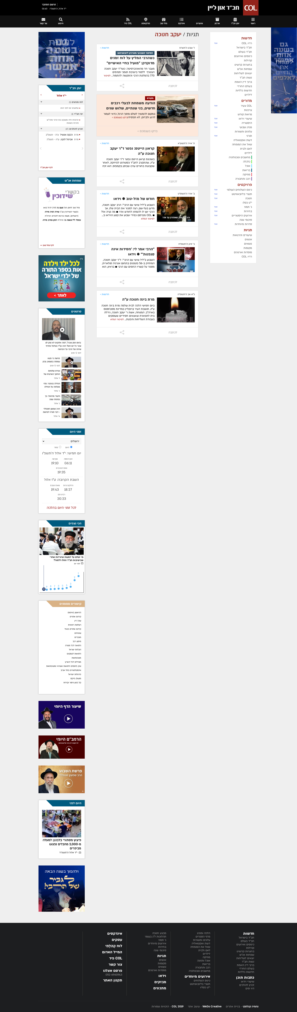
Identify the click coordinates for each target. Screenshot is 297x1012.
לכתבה (172, 86)
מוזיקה (206, 957)
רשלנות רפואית (74, 624)
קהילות (250, 948)
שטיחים (77, 633)
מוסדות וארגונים (157, 970)
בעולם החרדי (246, 968)
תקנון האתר (112, 980)
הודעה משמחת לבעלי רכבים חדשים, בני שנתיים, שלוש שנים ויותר (130, 108)
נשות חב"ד (248, 962)
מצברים (77, 637)
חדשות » (104, 47)
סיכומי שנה (160, 950)
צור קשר (115, 964)
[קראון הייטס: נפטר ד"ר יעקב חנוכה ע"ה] (176, 159)
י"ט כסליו (205, 987)
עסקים (117, 939)
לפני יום (77, 564)
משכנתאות (76, 657)
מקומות (162, 963)
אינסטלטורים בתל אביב (71, 670)
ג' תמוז (162, 940)
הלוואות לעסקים (74, 653)
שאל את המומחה (200, 947)
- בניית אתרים (241, 1006)
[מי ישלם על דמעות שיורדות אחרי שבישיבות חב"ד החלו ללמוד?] (62, 541)
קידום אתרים (75, 616)
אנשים (162, 960)
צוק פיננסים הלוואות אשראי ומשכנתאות (63, 666)
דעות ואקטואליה (201, 943)
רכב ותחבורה (202, 967)
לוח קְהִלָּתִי (113, 945)
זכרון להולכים (246, 985)
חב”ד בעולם (247, 941)
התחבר (45, 4)
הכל (215, 43)
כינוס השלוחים (202, 980)
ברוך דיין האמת (245, 965)
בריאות (206, 964)
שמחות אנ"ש (246, 955)
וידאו (162, 975)
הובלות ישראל (75, 649)
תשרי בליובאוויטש (200, 984)
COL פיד (115, 958)
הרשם (53, 4)
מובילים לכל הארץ (73, 662)
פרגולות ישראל (74, 674)
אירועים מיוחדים (157, 943)
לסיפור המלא (148, 218)
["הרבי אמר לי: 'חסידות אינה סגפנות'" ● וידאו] (176, 259)
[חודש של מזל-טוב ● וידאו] (176, 209)
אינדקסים (114, 933)
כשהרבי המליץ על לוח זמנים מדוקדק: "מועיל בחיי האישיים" (131, 60)
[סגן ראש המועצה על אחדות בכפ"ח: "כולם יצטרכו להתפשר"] (61, 823)
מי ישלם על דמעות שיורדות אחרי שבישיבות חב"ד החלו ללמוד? (66, 558)
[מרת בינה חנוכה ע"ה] (176, 309)
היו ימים (249, 988)
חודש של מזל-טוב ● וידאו (134, 198)
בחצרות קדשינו (245, 951)
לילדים (206, 954)
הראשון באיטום (74, 612)
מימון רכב (77, 641)
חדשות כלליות (246, 972)
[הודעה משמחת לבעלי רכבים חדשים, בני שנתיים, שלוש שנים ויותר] (176, 109)
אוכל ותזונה (203, 961)
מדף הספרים (203, 936)
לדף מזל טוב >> (47, 245)
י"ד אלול (68, 852)
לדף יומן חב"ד (46, 167)
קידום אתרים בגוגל (73, 629)
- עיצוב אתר (204, 1006)
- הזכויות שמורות (168, 1006)
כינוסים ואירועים (245, 944)
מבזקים (160, 982)
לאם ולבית (204, 950)
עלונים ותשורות (201, 940)
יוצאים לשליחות (245, 958)
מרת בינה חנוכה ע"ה (138, 299)
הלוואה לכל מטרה (73, 645)
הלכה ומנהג (203, 933)
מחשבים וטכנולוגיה (199, 971)
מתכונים (159, 988)
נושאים (162, 967)
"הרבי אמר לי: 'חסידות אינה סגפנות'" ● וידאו (133, 252)
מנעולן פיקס (75, 678)
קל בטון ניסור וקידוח (72, 682)
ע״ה (61, 134)
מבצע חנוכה (159, 933)
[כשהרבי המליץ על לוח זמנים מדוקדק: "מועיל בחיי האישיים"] (176, 63)
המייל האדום (112, 952)
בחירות (162, 947)
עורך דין (77, 620)
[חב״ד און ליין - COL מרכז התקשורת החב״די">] (232, 7)
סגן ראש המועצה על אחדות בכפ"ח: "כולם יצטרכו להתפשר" (62, 844)
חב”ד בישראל (246, 938)
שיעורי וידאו (247, 981)
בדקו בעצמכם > (120, 117)
